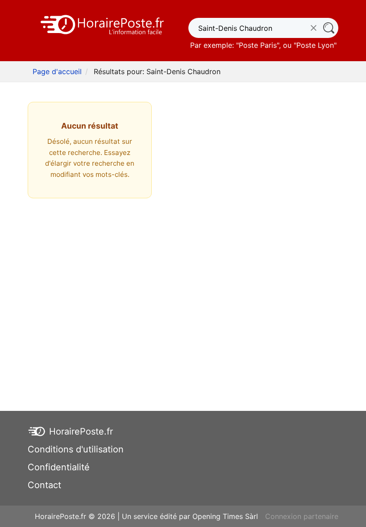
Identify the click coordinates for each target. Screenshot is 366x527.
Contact (44, 485)
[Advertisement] (183, 283)
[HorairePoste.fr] (102, 23)
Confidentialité (59, 467)
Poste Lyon (315, 45)
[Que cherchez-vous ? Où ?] (328, 28)
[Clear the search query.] (313, 28)
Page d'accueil (57, 71)
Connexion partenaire (301, 516)
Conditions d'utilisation (76, 449)
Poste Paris (258, 45)
